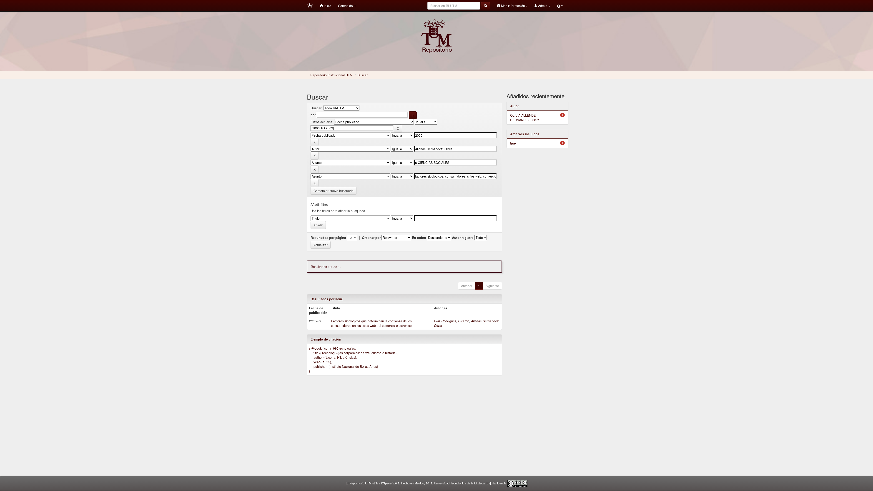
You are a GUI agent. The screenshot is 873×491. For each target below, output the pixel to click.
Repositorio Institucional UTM (331, 75)
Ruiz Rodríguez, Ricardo (451, 321)
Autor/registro (463, 237)
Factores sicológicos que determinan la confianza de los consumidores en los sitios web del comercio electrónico (371, 323)
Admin (542, 5)
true (513, 143)
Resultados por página (328, 237)
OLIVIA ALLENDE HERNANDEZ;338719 (526, 117)
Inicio (327, 5)
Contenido (346, 5)
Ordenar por (371, 237)
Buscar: (317, 108)
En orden (419, 237)
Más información (512, 5)
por (313, 115)
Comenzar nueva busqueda (334, 190)
